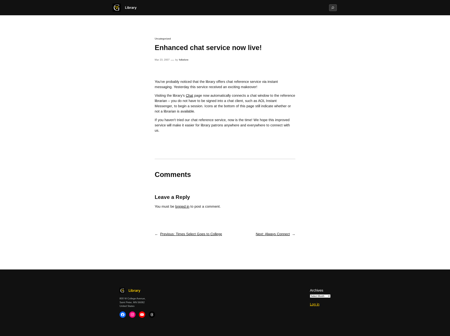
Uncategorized (163, 38)
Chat (189, 95)
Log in (314, 304)
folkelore (183, 59)
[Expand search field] (332, 8)
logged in (182, 206)
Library (131, 7)
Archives (316, 290)
